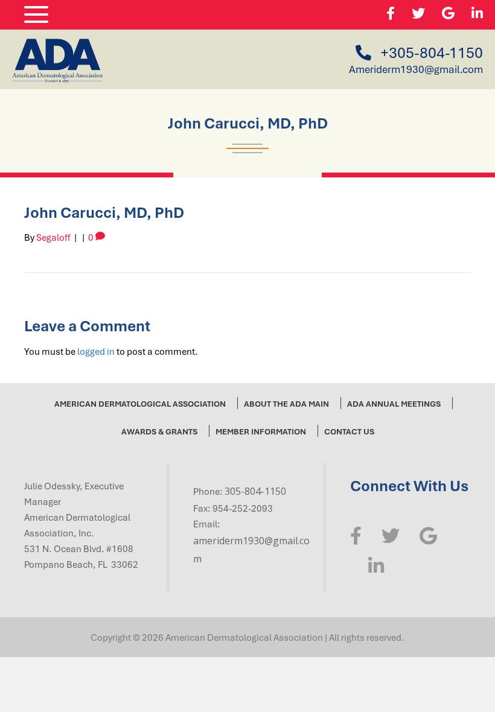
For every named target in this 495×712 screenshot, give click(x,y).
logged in (96, 351)
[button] (33, 15)
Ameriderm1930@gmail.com (416, 69)
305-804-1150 (255, 491)
